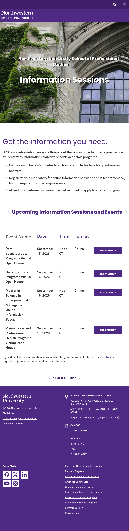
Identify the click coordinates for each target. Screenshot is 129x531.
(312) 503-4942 (78, 454)
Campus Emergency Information (20, 418)
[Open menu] (124, 4)
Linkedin (24, 475)
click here (111, 357)
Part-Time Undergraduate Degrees (83, 466)
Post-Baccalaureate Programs (81, 497)
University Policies (13, 424)
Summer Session (74, 508)
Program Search (73, 513)
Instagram (15, 483)
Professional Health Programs (81, 503)
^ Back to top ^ (64, 378)
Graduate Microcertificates (79, 487)
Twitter (15, 475)
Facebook (7, 475)
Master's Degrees (74, 471)
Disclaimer (8, 413)
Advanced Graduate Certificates (82, 476)
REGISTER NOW (108, 251)
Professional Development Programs (84, 492)
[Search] (114, 4)
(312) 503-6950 (78, 431)
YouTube (7, 483)
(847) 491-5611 (78, 444)
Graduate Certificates (76, 482)
